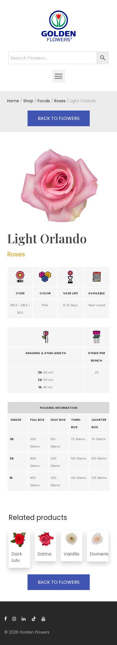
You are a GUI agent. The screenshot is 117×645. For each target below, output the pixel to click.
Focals (43, 101)
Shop (28, 101)
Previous (8, 186)
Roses (60, 101)
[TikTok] (34, 618)
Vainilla (71, 554)
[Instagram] (14, 618)
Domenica (101, 554)
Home (13, 101)
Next (109, 186)
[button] (58, 76)
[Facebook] (5, 618)
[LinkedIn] (24, 618)
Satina (44, 554)
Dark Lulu (16, 557)
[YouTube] (43, 618)
